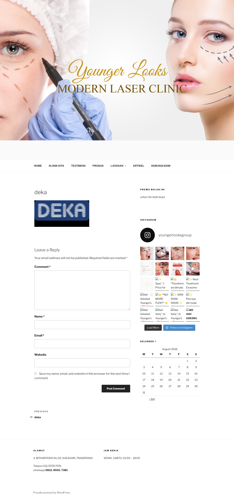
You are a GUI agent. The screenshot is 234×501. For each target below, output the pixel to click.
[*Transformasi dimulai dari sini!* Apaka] (177, 284)
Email (39, 335)
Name (39, 316)
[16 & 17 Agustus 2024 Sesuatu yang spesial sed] (147, 284)
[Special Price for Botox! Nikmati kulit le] (162, 284)
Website (40, 354)
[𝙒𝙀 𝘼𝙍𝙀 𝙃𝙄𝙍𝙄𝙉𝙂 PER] (193, 315)
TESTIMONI (78, 165)
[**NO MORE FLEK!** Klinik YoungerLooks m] (162, 299)
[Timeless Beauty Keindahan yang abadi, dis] (177, 253)
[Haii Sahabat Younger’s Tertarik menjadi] (147, 315)
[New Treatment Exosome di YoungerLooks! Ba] (193, 284)
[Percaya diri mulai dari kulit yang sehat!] (193, 299)
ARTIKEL (138, 165)
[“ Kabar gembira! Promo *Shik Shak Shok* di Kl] (147, 253)
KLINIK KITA (56, 165)
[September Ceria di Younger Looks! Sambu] (193, 253)
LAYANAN (117, 165)
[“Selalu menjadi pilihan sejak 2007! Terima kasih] (147, 268)
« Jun (152, 398)
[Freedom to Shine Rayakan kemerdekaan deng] (177, 268)
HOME (38, 165)
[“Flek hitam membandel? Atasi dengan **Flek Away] (193, 268)
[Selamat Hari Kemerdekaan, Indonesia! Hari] (162, 268)
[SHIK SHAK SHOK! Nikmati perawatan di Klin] (177, 299)
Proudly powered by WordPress (51, 492)
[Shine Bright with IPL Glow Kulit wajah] (162, 253)
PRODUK (98, 165)
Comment (42, 267)
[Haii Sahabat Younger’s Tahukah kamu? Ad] (147, 299)
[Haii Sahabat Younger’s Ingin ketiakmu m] (177, 315)
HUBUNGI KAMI (160, 165)
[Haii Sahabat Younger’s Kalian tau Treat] (162, 315)
